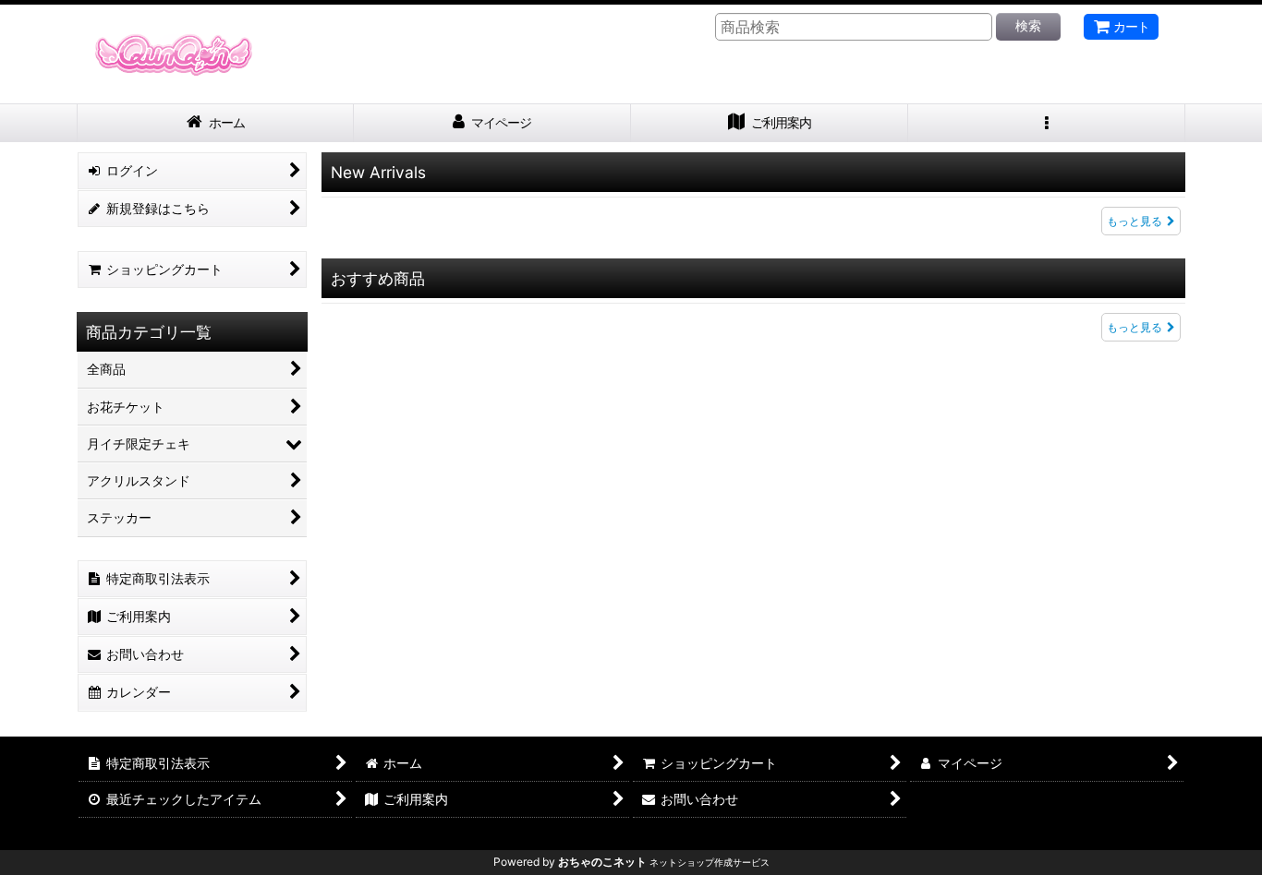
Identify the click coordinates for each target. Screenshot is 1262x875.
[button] (1046, 123)
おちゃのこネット (602, 862)
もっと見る (1134, 221)
